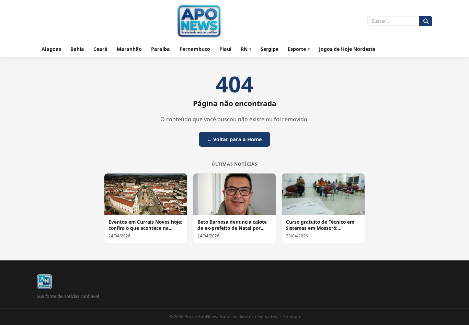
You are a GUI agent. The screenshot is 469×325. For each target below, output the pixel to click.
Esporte (297, 49)
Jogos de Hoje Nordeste (347, 49)
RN (244, 49)
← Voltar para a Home (234, 139)
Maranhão (129, 49)
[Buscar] (425, 21)
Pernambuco (195, 49)
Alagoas (51, 49)
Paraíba (160, 49)
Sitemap (291, 317)
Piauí (225, 49)
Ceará (100, 49)
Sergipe (269, 49)
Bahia (77, 49)
